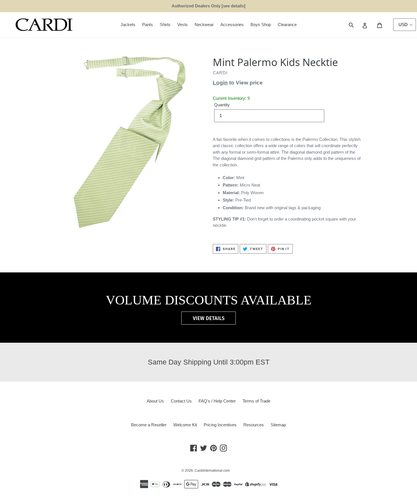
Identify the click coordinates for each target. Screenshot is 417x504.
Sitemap (278, 424)
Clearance (287, 24)
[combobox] (357, 24)
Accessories (232, 24)
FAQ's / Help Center (217, 401)
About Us (155, 401)
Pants (147, 24)
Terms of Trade (256, 401)
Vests (182, 24)
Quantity (222, 104)
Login (220, 83)
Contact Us (181, 401)
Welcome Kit (185, 424)
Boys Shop (260, 24)
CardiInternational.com (212, 471)
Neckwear (204, 24)
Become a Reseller (149, 424)
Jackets (128, 24)
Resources (253, 424)
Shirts (165, 24)
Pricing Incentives (220, 424)
